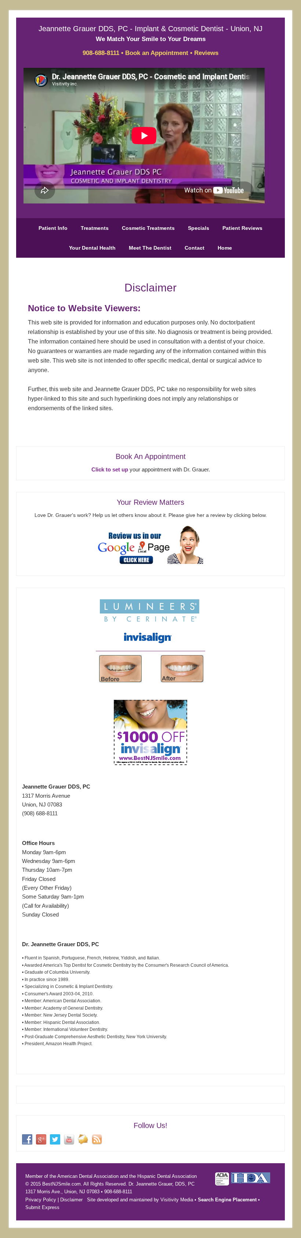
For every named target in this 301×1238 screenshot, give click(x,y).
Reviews (206, 52)
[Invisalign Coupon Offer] (150, 763)
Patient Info (53, 228)
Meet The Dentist (150, 248)
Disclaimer (71, 1199)
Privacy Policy (40, 1199)
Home (225, 248)
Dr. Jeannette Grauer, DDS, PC (161, 1184)
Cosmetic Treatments (148, 228)
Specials (198, 228)
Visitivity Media (176, 1199)
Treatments (95, 228)
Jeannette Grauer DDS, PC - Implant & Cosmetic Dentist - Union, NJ (150, 29)
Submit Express (42, 1207)
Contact (194, 248)
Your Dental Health (92, 248)
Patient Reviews (242, 228)
